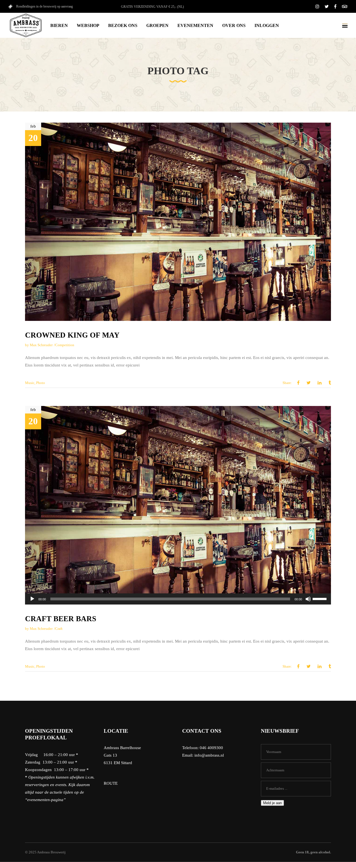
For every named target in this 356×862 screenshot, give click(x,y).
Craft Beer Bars (60, 619)
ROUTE (111, 783)
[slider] (320, 598)
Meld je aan (272, 803)
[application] (178, 599)
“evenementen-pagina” (45, 799)
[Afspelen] (32, 599)
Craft (59, 628)
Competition (64, 345)
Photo (40, 383)
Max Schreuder (41, 345)
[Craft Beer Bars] (178, 505)
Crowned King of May (72, 335)
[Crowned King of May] (178, 222)
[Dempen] (308, 599)
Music (29, 383)
